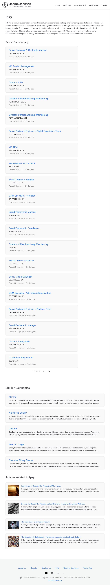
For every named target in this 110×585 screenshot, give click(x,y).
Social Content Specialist (21, 260)
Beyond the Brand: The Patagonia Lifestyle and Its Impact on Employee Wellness (53, 504)
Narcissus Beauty (18, 413)
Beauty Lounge (16, 444)
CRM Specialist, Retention (22, 196)
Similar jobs (29, 57)
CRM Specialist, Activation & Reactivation (30, 293)
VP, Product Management (21, 66)
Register (34, 568)
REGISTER (93, 5)
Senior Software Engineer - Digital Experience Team (35, 131)
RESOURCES (80, 5)
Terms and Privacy (55, 581)
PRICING (67, 5)
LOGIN (104, 5)
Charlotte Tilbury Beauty (21, 460)
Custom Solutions (71, 568)
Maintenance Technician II (22, 163)
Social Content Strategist (21, 179)
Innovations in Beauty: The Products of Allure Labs (41, 486)
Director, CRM (16, 82)
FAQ (57, 568)
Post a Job (87, 568)
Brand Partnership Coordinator (24, 228)
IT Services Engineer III (21, 357)
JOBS (57, 5)
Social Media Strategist (20, 277)
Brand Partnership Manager (22, 212)
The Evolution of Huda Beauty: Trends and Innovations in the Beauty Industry (51, 537)
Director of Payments (19, 341)
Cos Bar (13, 428)
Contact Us (46, 568)
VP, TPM (13, 147)
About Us (22, 568)
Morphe (12, 397)
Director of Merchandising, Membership (28, 98)
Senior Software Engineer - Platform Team (30, 309)
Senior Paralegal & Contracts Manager (28, 50)
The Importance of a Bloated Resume (35, 522)
